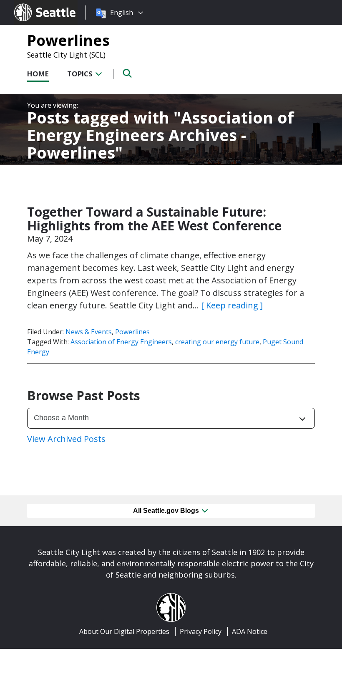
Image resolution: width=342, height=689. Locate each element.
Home (38, 73)
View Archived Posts (66, 438)
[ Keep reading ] (232, 305)
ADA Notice (249, 631)
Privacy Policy (200, 631)
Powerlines (68, 40)
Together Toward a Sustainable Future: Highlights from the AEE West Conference (154, 218)
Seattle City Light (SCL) (66, 55)
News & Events (88, 331)
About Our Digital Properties (124, 631)
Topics (80, 73)
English (121, 12)
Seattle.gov (32, 4)
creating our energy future (217, 341)
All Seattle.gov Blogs (167, 510)
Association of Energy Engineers (121, 341)
